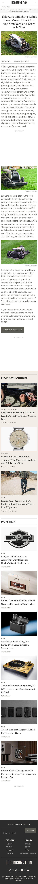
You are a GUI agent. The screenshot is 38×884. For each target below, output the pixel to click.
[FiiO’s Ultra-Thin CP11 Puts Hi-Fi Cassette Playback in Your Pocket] (19, 583)
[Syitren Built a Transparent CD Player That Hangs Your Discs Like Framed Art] (19, 753)
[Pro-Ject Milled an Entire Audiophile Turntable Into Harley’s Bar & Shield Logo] (19, 539)
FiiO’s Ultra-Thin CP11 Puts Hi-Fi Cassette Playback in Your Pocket (18, 602)
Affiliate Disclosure (28, 853)
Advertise (9, 847)
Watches (4, 453)
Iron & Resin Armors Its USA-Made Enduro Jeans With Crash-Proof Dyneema (17, 504)
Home (3, 7)
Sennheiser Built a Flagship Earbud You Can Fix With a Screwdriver (15, 644)
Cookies (28, 847)
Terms (28, 850)
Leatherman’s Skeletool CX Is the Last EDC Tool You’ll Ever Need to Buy (18, 415)
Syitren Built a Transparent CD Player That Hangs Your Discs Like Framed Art (18, 773)
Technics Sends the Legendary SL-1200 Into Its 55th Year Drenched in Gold (18, 688)
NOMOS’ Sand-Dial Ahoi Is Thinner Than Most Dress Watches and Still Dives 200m (18, 459)
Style (3, 497)
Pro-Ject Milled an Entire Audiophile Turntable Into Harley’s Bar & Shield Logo (15, 559)
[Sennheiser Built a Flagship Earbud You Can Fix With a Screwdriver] (19, 624)
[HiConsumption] (19, 2)
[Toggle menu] (2, 2)
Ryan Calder (6, 566)
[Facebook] (22, 870)
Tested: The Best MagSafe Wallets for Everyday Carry (18, 731)
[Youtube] (28, 870)
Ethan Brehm (7, 61)
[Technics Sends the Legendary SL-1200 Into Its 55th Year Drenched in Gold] (19, 668)
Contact (10, 850)
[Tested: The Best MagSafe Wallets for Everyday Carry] (19, 712)
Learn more (26, 11)
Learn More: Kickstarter (12, 330)
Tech (8, 7)
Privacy (28, 844)
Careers (10, 853)
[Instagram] (9, 870)
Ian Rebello (6, 736)
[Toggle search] (35, 2)
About (9, 844)
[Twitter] (15, 870)
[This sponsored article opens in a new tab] (19, 395)
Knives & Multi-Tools (9, 409)
